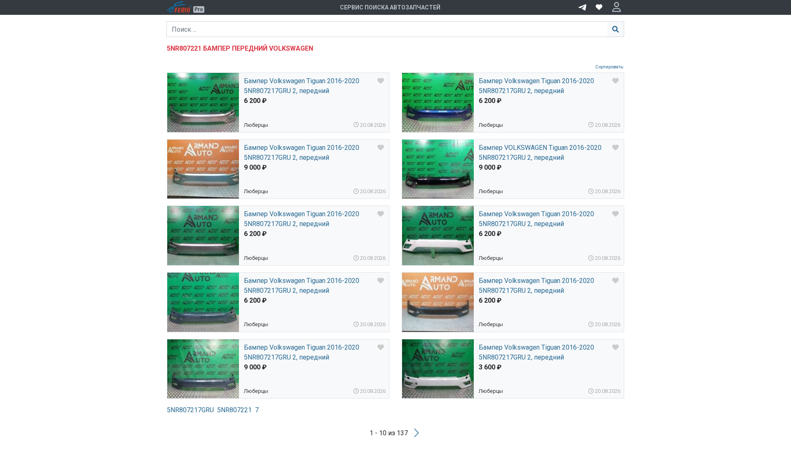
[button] (616, 7)
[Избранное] (599, 7)
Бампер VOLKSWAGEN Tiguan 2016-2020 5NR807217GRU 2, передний (540, 152)
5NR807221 (234, 410)
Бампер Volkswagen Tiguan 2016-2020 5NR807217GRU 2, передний (301, 86)
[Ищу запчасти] (582, 6)
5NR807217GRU (190, 410)
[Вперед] (416, 433)
